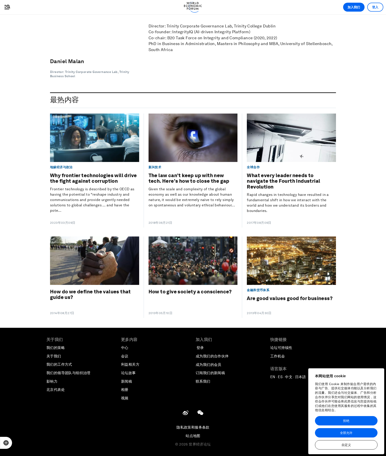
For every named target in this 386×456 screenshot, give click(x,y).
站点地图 (193, 436)
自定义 (346, 445)
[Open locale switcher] (6, 443)
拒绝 (346, 421)
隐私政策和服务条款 (193, 427)
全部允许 (346, 433)
